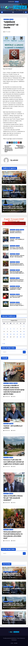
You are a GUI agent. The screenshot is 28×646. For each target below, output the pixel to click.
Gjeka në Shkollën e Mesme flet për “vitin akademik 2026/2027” (17, 257)
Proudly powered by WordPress (9, 638)
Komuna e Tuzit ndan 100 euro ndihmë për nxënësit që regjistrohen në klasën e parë (17, 249)
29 (20, 337)
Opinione (11, 190)
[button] (23, 12)
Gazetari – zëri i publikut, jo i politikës (13, 193)
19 (10, 334)
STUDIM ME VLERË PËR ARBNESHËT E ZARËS (16, 288)
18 (7, 334)
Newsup (22, 638)
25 (7, 337)
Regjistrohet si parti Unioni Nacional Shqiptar (19, 147)
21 (17, 334)
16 (23, 331)
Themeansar (13, 639)
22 (20, 334)
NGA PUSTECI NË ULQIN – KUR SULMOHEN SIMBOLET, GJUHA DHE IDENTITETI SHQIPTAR (17, 273)
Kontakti (15, 643)
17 (4, 334)
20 (14, 334)
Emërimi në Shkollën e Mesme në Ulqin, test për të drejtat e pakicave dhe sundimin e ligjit (17, 306)
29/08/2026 (7, 396)
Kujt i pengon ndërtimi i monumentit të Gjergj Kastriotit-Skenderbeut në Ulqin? (9, 148)
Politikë (10, 204)
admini (15, 160)
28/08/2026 (7, 430)
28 (17, 337)
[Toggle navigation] (13, 12)
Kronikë (17, 229)
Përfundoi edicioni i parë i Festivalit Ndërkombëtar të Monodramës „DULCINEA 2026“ (17, 265)
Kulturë (11, 19)
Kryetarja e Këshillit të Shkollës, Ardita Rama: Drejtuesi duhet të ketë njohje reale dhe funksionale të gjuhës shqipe (13, 390)
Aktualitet (6, 19)
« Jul (3, 343)
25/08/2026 (7, 540)
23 (24, 334)
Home (12, 643)
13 (14, 331)
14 (17, 331)
